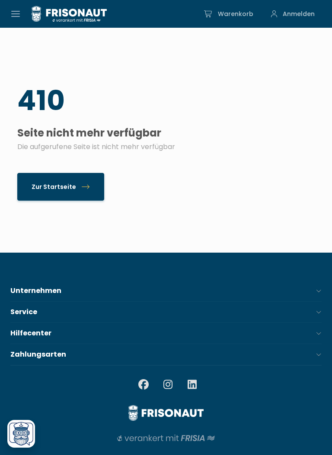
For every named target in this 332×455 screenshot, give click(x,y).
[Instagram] (168, 385)
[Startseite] (69, 14)
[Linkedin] (192, 385)
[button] (166, 290)
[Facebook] (143, 385)
